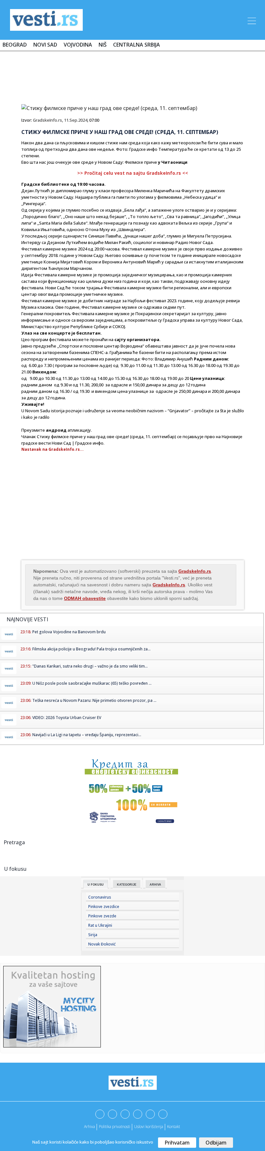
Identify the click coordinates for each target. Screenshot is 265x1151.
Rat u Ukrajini (100, 925)
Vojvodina (78, 44)
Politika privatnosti (114, 1126)
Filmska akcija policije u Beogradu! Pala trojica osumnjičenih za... (91, 649)
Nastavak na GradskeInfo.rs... (52, 449)
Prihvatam (177, 1142)
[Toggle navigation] (251, 20)
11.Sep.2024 (75, 120)
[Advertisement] (132, 75)
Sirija (92, 934)
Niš (103, 44)
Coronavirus (99, 897)
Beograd (15, 44)
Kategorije (126, 884)
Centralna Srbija (136, 44)
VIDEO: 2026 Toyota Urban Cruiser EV (66, 717)
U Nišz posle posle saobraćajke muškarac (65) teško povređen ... (92, 683)
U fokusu (96, 884)
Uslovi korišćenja (148, 1126)
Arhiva (155, 884)
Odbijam (216, 1142)
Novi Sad (45, 44)
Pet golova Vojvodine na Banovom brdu (69, 632)
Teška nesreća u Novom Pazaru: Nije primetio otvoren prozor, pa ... (94, 700)
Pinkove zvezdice (103, 906)
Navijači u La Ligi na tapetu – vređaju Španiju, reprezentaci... (86, 734)
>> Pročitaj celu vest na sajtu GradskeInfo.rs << (132, 173)
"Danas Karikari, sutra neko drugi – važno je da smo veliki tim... (90, 666)
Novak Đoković (102, 944)
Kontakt (173, 1126)
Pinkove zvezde (102, 916)
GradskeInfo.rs (47, 120)
